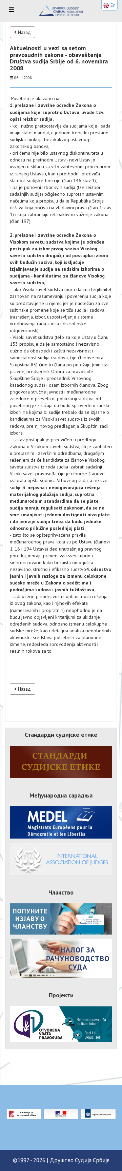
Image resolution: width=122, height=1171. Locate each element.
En (112, 5)
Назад (24, 32)
